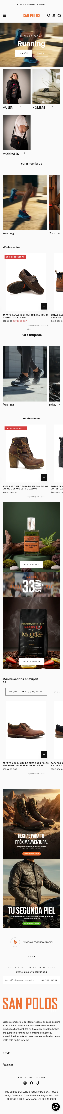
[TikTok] (38, 1083)
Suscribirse (50, 980)
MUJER (40, 53)
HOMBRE (23, 53)
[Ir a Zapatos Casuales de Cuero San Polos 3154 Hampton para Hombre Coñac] (26, 730)
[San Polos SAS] (30, 1003)
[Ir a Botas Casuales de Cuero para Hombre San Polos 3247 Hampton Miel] (37, 282)
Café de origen (31, 662)
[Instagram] (25, 1083)
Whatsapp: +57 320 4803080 (41, 1099)
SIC (22, 1099)
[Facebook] (31, 1083)
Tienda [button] (6, 1053)
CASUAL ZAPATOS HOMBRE (26, 692)
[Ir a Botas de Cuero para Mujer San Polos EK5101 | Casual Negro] (37, 453)
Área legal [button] (8, 1064)
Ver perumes (31, 565)
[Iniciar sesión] (54, 15)
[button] (4, 15)
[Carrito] (59, 15)
